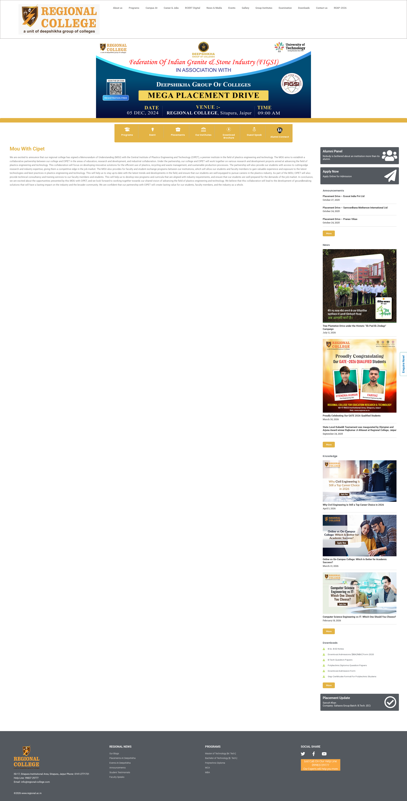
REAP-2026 (340, 8)
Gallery (245, 8)
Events (231, 8)
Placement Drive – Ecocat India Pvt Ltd (343, 196)
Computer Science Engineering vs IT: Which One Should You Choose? (359, 616)
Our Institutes (203, 134)
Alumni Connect (279, 136)
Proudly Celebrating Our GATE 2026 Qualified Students (352, 415)
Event (152, 134)
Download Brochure (229, 136)
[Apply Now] (390, 176)
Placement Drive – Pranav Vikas (340, 219)
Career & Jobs (171, 8)
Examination (285, 8)
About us (117, 8)
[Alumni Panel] (389, 156)
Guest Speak (254, 134)
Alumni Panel (332, 151)
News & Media (214, 8)
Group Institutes (263, 8)
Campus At (151, 8)
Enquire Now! (403, 364)
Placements (178, 134)
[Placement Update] (390, 702)
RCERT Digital (192, 8)
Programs (134, 8)
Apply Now (331, 171)
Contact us (322, 8)
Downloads (304, 8)
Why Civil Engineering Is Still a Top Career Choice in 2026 (353, 504)
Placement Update (336, 698)
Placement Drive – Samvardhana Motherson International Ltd (355, 207)
